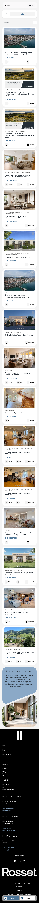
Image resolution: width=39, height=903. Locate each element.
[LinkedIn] (24, 861)
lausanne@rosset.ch (9, 830)
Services (5, 774)
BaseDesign (28, 894)
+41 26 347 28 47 (8, 848)
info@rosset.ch (7, 810)
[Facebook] (15, 861)
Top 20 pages (19, 886)
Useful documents (8, 789)
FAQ (3, 787)
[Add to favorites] (33, 30)
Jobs (3, 778)
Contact (5, 780)
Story (4, 772)
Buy (3, 750)
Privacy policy (27, 883)
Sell (3, 759)
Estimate (5, 764)
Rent (4, 745)
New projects (6, 754)
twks (22, 890)
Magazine (5, 776)
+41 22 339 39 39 (8, 808)
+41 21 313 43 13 (7, 828)
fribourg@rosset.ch (8, 850)
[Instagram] (19, 861)
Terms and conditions (14, 883)
